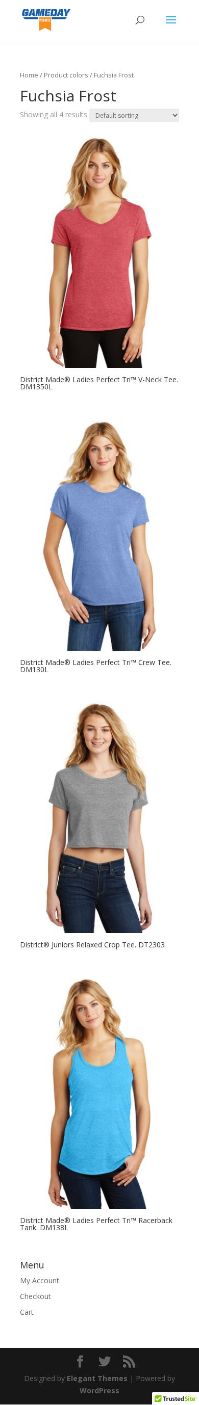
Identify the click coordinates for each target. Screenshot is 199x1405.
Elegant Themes (97, 1378)
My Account (39, 1280)
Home (29, 74)
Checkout (35, 1296)
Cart (27, 1312)
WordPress (99, 1390)
